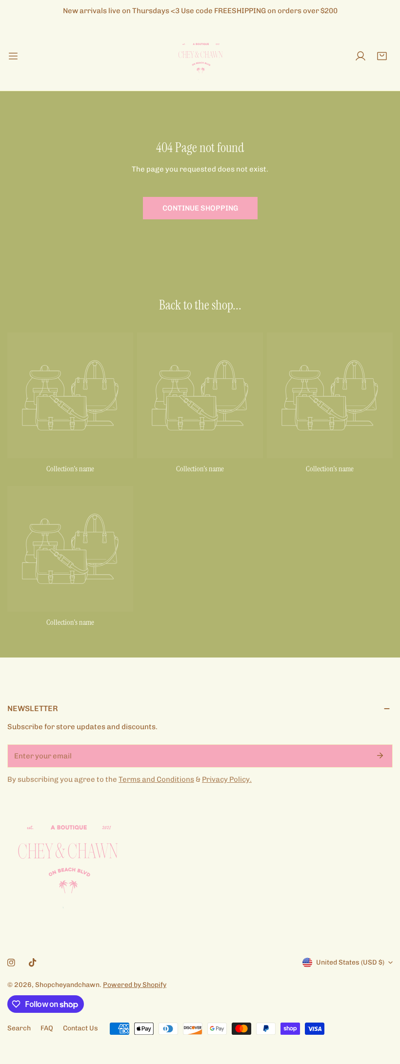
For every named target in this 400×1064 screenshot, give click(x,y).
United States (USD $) (350, 962)
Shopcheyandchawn (67, 985)
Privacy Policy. (227, 779)
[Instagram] (11, 962)
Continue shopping (200, 208)
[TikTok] (32, 962)
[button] (382, 56)
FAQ (46, 1028)
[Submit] (380, 755)
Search (19, 1028)
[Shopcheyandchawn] (200, 56)
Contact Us (80, 1028)
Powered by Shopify (134, 985)
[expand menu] (13, 56)
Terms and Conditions (156, 779)
